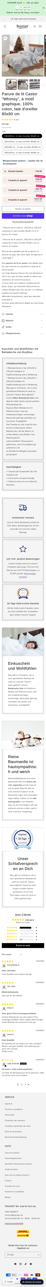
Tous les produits (12, 1153)
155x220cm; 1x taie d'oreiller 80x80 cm (21, 142)
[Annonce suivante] (41, 19)
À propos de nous (12, 1186)
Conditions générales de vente (18, 1126)
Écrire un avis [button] (23, 945)
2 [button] (21, 1085)
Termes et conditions (13, 1109)
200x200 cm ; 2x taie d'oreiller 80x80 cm (22, 147)
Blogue (8, 1197)
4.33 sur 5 (29, 920)
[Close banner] (43, 8)
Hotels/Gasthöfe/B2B (14, 1224)
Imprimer (9, 1104)
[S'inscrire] (38, 1255)
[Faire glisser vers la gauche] (2, 85)
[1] (11, 84)
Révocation (9, 1115)
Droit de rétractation (13, 1132)
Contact (8, 1181)
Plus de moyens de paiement (23, 222)
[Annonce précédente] (4, 19)
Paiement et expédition (14, 1192)
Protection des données (15, 1120)
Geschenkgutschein (13, 1158)
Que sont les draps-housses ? (17, 1175)
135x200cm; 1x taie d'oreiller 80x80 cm (21, 136)
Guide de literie (11, 1169)
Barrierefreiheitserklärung (16, 1137)
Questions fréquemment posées (18, 1164)
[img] (7, 961)
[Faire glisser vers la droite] (43, 85)
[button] (5, 26)
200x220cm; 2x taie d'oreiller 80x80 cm (21, 153)
